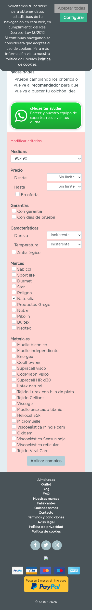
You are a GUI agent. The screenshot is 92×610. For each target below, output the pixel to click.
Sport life (26, 275)
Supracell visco (31, 368)
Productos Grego (33, 305)
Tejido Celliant (30, 398)
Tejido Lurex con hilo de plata (45, 392)
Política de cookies (46, 531)
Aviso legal (46, 522)
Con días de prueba (36, 217)
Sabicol (24, 269)
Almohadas (46, 480)
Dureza (21, 236)
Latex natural (29, 386)
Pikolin (23, 316)
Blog (46, 489)
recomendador (46, 85)
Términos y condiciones (46, 517)
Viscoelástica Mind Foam (41, 427)
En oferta (30, 195)
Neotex (24, 328)
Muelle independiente (37, 351)
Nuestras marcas (46, 498)
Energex (25, 357)
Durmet (24, 281)
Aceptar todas (71, 8)
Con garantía (29, 212)
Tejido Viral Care (32, 451)
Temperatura (26, 245)
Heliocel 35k (28, 416)
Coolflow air (28, 363)
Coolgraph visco (33, 374)
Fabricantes (46, 503)
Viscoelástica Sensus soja (41, 439)
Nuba (22, 311)
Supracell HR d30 (34, 380)
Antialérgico (28, 253)
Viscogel (25, 404)
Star (21, 287)
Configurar (74, 18)
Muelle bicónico (32, 345)
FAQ (46, 494)
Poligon (24, 293)
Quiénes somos (46, 508)
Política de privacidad (46, 527)
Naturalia (25, 299)
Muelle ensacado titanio (39, 410)
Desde (20, 178)
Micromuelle (28, 421)
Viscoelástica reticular (38, 445)
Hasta (19, 187)
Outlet (46, 484)
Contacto (46, 512)
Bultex (23, 322)
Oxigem (24, 433)
